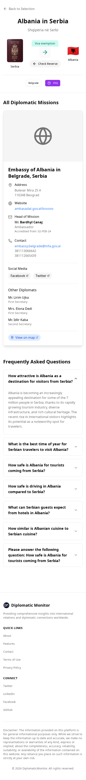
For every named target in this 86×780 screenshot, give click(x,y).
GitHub (8, 710)
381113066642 (25, 251)
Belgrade (33, 83)
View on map (25, 337)
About (7, 636)
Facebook (18, 276)
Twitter (41, 276)
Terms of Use (12, 659)
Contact (8, 651)
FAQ (55, 83)
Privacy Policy (12, 667)
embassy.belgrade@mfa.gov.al (38, 246)
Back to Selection (22, 9)
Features (9, 644)
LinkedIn (9, 694)
